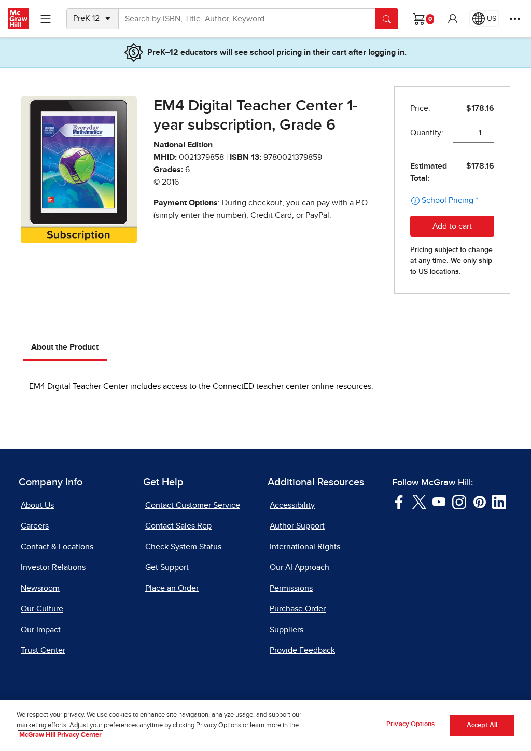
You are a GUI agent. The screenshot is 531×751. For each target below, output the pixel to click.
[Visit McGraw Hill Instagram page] (459, 501)
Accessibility (292, 505)
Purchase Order (298, 609)
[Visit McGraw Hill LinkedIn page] (499, 501)
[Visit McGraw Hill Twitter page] (419, 501)
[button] (452, 18)
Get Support (167, 567)
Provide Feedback (302, 650)
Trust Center (43, 650)
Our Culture (42, 609)
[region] (265, 725)
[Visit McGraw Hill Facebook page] (399, 501)
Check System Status (183, 547)
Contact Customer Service (192, 505)
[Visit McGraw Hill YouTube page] (439, 501)
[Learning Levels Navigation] (45, 18)
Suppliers (286, 629)
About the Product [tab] (65, 347)
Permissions (291, 588)
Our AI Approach (299, 567)
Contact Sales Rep (178, 526)
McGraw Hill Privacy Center (60, 735)
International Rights (305, 547)
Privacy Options (410, 724)
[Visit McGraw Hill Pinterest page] (479, 501)
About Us (37, 505)
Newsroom (40, 588)
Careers (35, 526)
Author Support (297, 526)
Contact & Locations (57, 547)
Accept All (482, 725)
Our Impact (41, 629)
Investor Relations (53, 567)
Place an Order (172, 588)
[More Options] (515, 18)
